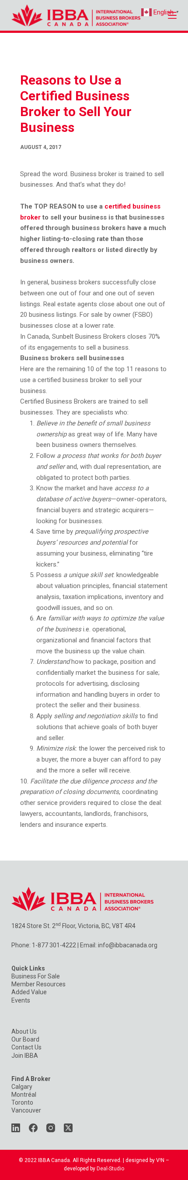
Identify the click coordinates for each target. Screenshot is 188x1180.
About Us (24, 1031)
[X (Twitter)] (68, 1127)
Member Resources (38, 984)
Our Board (25, 1039)
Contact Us (26, 1047)
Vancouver (26, 1110)
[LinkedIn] (15, 1127)
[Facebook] (33, 1127)
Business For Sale (35, 976)
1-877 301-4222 (54, 945)
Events (20, 1000)
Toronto (22, 1102)
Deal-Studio (110, 1169)
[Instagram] (50, 1127)
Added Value (29, 992)
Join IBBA (24, 1055)
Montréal (23, 1094)
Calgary (21, 1086)
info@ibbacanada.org (127, 945)
